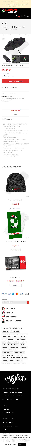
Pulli (22, 344)
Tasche (11, 360)
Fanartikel (10, 96)
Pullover (5, 347)
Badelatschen (15, 331)
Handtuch (10, 339)
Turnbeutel (6, 363)
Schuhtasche (13, 349)
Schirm (21, 98)
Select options (15, 250)
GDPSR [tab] (15, 114)
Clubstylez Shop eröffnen (12, 396)
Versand (6, 409)
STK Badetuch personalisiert (15, 241)
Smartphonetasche (8, 355)
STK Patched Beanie (15, 200)
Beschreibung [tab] (15, 110)
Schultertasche (7, 352)
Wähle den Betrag (15, 285)
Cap (4, 339)
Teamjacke (19, 360)
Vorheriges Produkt (8, 34)
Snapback (19, 355)
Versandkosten (9, 76)
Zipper (14, 363)
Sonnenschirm (6, 101)
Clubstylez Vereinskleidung (13, 392)
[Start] (2, 29)
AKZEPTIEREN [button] (22, 444)
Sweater (24, 357)
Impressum (6, 433)
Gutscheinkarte (15, 277)
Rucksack (23, 347)
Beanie (15, 336)
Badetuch (24, 334)
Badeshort (15, 334)
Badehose (5, 331)
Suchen (4, 299)
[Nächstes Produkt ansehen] (28, 35)
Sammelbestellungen (10, 399)
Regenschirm (13, 98)
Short (22, 352)
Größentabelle (9, 413)
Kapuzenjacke (7, 342)
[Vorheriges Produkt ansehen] (3, 35)
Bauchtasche (6, 336)
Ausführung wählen (15, 208)
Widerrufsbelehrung (10, 426)
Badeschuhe (6, 334)
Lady (4, 344)
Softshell (6, 357)
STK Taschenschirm (12, 29)
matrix (10, 344)
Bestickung (22, 336)
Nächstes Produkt (23, 34)
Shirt (16, 352)
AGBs (4, 429)
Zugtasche (21, 363)
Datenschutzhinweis (11, 444)
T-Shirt (5, 360)
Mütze (16, 344)
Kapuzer (15, 342)
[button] (3, 39)
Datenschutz (7, 422)
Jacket (23, 339)
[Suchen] (28, 302)
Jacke (17, 339)
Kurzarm (23, 342)
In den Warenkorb (15, 81)
